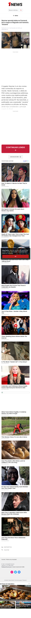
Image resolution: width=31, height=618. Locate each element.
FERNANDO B (5, 29)
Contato (3, 559)
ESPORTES (8, 547)
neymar (6, 550)
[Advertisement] (15, 68)
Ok (15, 256)
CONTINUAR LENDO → (15, 148)
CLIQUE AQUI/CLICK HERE (18, 567)
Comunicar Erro (14, 156)
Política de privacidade (11, 559)
